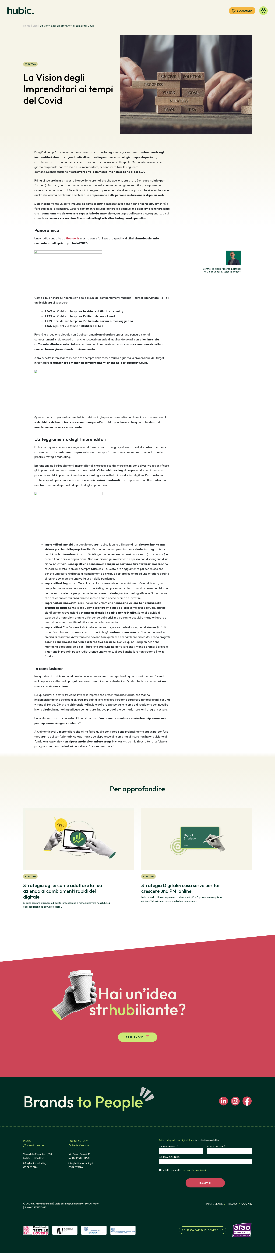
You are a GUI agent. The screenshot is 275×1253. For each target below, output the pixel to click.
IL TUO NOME (216, 1146)
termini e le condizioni (194, 1170)
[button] (242, 10)
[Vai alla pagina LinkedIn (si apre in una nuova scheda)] (223, 1101)
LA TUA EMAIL (168, 1146)
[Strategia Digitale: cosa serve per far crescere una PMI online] (196, 839)
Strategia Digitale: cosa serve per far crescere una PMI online (180, 888)
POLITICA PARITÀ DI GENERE (200, 1230)
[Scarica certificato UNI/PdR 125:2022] (239, 1230)
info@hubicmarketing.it (35, 1163)
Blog (35, 25)
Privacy (232, 1203)
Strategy (30, 64)
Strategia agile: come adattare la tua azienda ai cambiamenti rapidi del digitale (62, 891)
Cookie (246, 1203)
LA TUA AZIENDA (169, 1156)
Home (26, 25)
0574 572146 (30, 1167)
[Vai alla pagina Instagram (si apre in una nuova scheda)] (235, 1101)
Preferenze (214, 1203)
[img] (36, 1230)
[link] (20, 11)
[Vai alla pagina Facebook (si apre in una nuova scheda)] (247, 1101)
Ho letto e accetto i (183, 1170)
